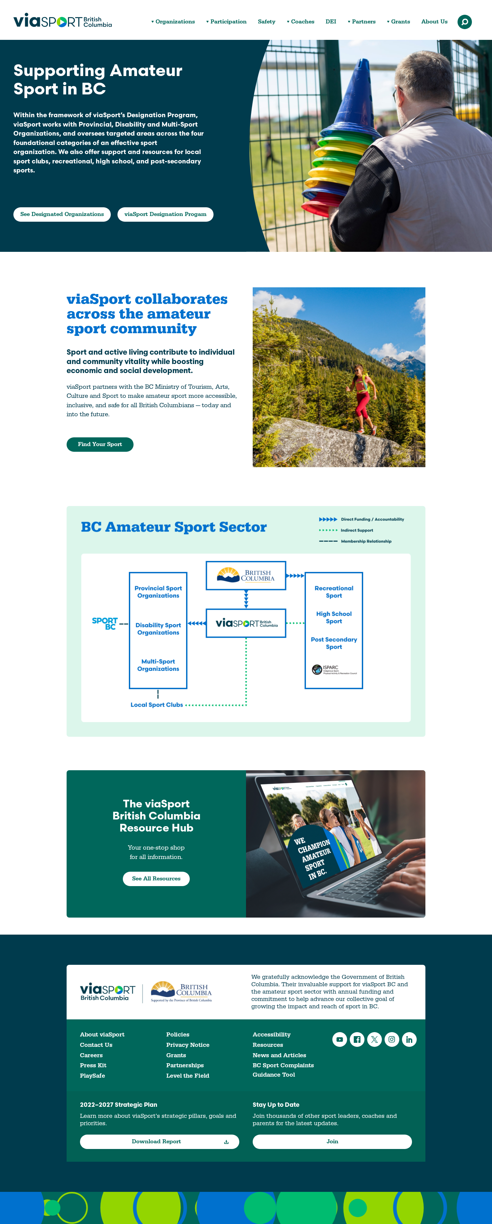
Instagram (392, 1039)
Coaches (302, 22)
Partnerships (185, 1065)
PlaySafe (92, 1076)
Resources (268, 1045)
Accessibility (272, 1034)
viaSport (62, 20)
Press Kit (93, 1065)
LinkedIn (409, 1039)
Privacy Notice (188, 1045)
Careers (91, 1055)
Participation (229, 22)
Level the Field (187, 1076)
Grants (400, 22)
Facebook (357, 1039)
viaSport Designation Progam (166, 214)
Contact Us (96, 1045)
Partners (364, 22)
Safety (266, 22)
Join (332, 1141)
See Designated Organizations (62, 214)
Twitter (374, 1039)
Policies (177, 1034)
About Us (434, 22)
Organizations (175, 22)
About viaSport (102, 1034)
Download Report (156, 1141)
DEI (331, 22)
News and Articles (279, 1055)
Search (465, 22)
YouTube (339, 1039)
